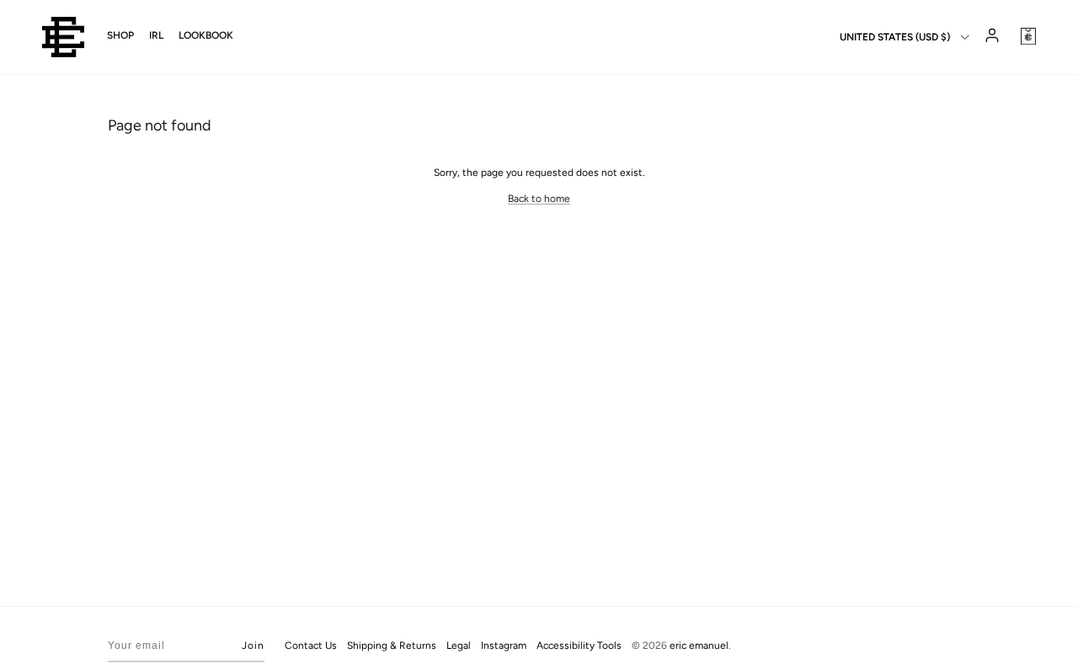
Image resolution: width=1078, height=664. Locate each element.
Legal (458, 645)
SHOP (120, 35)
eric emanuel (699, 645)
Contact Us (311, 645)
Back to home (539, 199)
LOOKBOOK (206, 35)
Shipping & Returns (391, 645)
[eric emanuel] (63, 37)
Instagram (503, 645)
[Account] (990, 37)
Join (253, 645)
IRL (156, 35)
